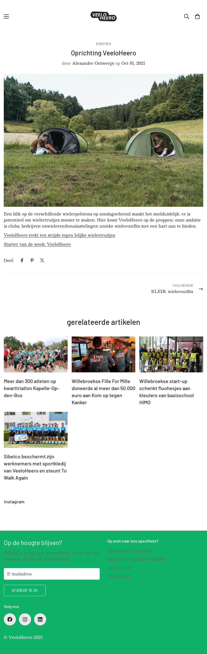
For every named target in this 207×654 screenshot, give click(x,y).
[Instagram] (25, 619)
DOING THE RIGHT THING (136, 559)
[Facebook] (22, 260)
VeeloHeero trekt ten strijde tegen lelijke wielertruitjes (59, 235)
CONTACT (118, 576)
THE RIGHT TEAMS (129, 550)
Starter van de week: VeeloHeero (37, 244)
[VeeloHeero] (103, 16)
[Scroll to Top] (197, 626)
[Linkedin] (40, 619)
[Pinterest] (32, 260)
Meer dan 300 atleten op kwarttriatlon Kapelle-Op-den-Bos (31, 388)
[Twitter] (42, 260)
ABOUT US (119, 568)
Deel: (9, 260)
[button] (197, 16)
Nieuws (103, 43)
